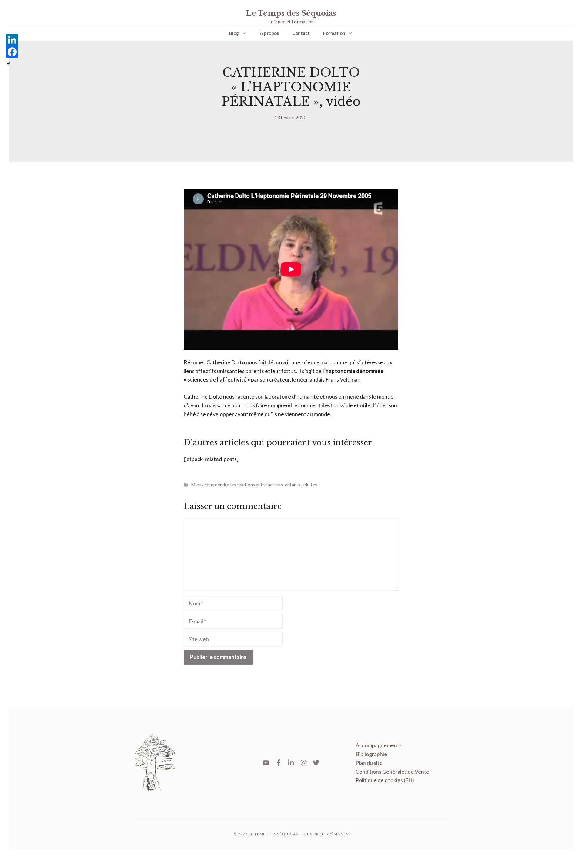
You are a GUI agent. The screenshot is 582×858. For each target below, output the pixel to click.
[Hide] (8, 63)
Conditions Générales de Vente (392, 771)
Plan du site (369, 762)
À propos (269, 33)
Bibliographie (371, 754)
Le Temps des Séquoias (291, 13)
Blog (234, 33)
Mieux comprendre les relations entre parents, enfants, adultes (254, 484)
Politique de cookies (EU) (385, 780)
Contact (301, 33)
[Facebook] (12, 52)
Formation (334, 33)
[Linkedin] (12, 40)
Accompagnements (379, 745)
